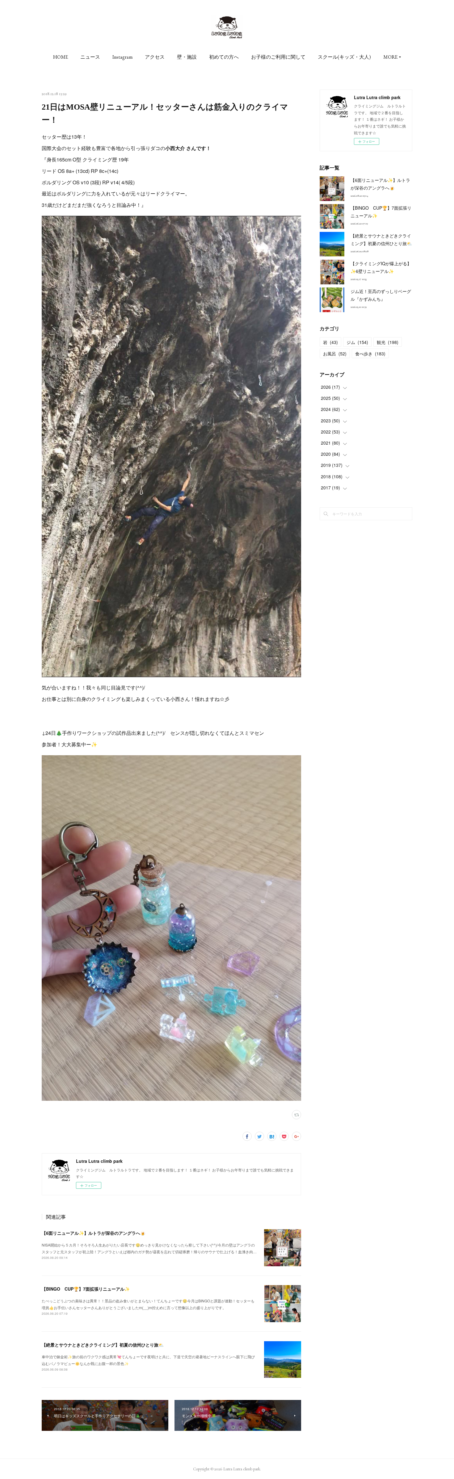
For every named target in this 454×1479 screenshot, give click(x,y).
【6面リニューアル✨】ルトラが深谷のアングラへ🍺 (93, 1233)
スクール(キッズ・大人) (344, 57)
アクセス (155, 57)
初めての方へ (224, 57)
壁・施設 (187, 57)
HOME (60, 57)
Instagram (122, 57)
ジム (357, 342)
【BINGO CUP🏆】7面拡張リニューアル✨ (86, 1289)
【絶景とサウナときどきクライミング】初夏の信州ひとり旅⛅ (103, 1345)
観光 (387, 342)
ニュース (90, 57)
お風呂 (335, 353)
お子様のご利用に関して (278, 57)
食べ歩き (370, 353)
